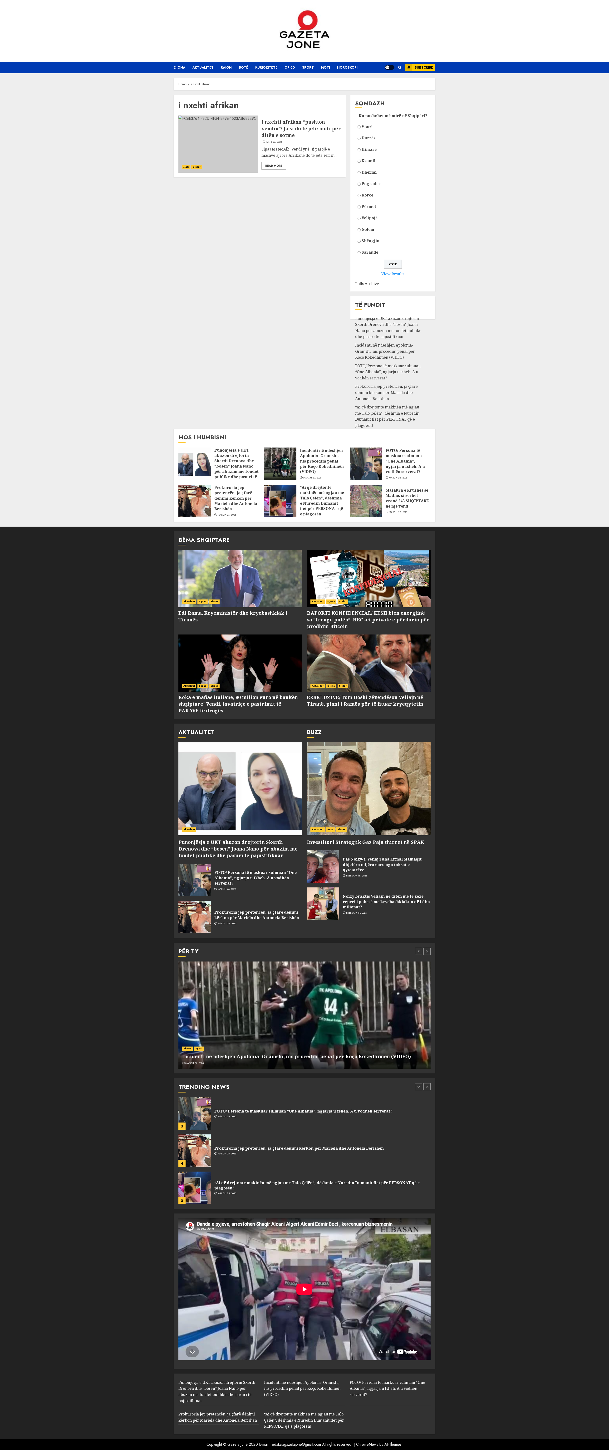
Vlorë (367, 126)
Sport (308, 67)
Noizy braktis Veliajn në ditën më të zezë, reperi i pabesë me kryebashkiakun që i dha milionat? (386, 902)
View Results (392, 274)
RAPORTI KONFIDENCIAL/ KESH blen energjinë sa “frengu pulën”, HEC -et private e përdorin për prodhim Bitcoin (368, 619)
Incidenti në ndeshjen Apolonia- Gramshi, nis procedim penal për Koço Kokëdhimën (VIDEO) (385, 351)
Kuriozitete (266, 67)
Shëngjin (370, 240)
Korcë (367, 195)
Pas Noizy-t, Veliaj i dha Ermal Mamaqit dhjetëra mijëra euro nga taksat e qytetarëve (382, 864)
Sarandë (370, 252)
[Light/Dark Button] (389, 67)
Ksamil (368, 160)
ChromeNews (367, 1444)
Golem (368, 229)
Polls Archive (367, 283)
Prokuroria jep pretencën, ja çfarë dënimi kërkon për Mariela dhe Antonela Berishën (386, 392)
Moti (325, 67)
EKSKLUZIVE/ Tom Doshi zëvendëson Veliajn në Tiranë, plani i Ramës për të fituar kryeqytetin (365, 700)
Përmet (369, 206)
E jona (179, 67)
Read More (273, 166)
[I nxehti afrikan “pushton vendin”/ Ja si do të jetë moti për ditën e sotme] (218, 144)
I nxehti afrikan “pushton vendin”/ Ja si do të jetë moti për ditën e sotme (301, 128)
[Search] (400, 67)
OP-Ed (290, 67)
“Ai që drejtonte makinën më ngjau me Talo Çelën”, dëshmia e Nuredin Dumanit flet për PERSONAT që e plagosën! (387, 416)
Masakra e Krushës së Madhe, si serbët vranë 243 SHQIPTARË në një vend (407, 498)
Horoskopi (347, 67)
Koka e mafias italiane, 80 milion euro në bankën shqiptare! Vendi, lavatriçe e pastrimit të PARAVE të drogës (238, 704)
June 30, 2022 (274, 142)
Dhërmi (369, 172)
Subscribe (424, 67)
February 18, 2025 (356, 875)
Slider (197, 167)
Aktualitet (203, 67)
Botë (243, 67)
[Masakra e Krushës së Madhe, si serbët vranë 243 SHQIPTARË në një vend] (366, 501)
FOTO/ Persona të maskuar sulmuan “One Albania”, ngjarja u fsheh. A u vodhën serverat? (388, 372)
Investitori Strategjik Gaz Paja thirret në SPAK (365, 842)
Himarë (369, 149)
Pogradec (371, 183)
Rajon (226, 67)
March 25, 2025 (398, 477)
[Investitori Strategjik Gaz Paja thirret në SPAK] (369, 788)
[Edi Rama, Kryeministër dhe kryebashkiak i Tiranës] (240, 578)
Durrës (368, 138)
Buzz (330, 829)
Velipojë (370, 218)
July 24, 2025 (225, 1193)
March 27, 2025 (312, 477)
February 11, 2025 (356, 913)
